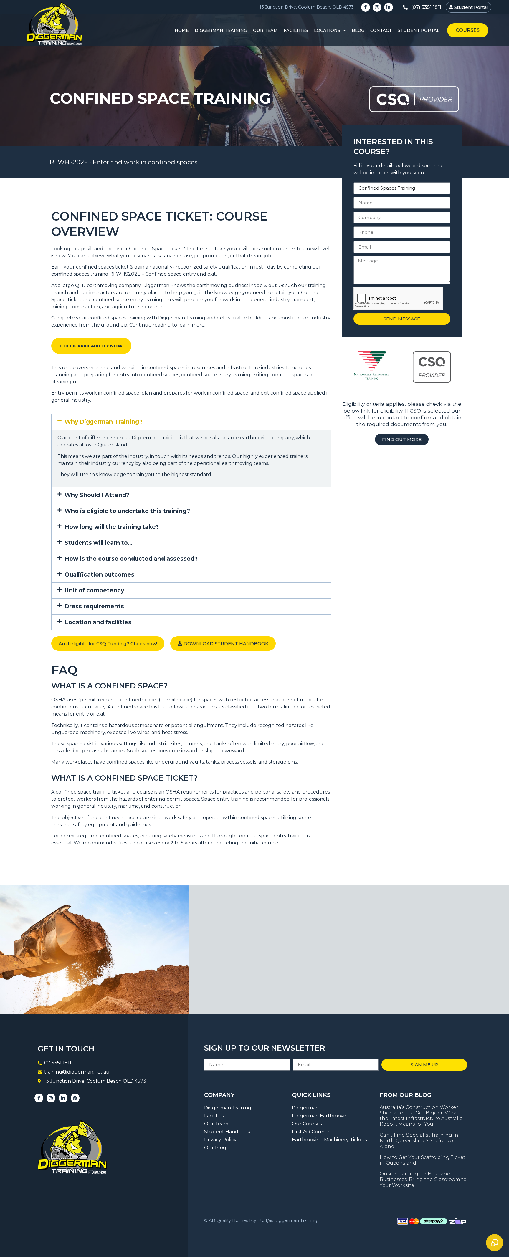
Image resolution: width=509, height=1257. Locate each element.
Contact (381, 30)
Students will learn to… (99, 542)
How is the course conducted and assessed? (131, 558)
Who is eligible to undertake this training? (127, 510)
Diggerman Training (221, 30)
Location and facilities (98, 622)
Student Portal (418, 30)
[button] (191, 422)
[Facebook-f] (365, 7)
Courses (468, 30)
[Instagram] (377, 7)
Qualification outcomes (99, 574)
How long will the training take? (112, 526)
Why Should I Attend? (97, 495)
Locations (327, 30)
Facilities (296, 30)
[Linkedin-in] (388, 7)
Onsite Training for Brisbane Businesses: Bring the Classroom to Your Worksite (423, 1179)
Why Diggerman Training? (104, 421)
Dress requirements (94, 606)
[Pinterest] (75, 1098)
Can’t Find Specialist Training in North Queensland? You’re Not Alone (419, 1140)
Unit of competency (94, 590)
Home (182, 30)
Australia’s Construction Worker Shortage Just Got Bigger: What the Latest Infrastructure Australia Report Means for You (421, 1115)
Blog (358, 30)
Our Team (265, 30)
